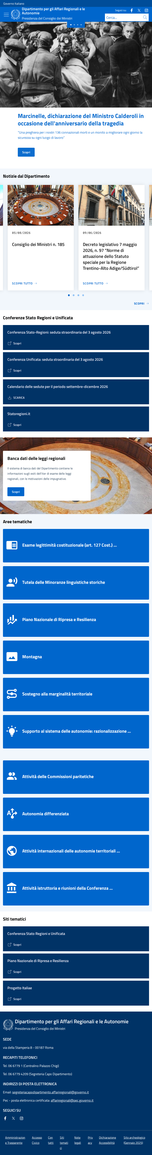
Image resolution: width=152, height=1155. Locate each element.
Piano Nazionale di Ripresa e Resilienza (59, 619)
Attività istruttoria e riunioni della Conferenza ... (67, 888)
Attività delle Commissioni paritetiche (58, 776)
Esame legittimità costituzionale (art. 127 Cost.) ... (69, 545)
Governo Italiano (13, 3)
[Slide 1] (74, 24)
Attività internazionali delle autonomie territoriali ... (71, 850)
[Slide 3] (81, 24)
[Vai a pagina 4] (83, 295)
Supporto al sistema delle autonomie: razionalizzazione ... (76, 731)
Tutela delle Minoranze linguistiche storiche (63, 582)
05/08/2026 (21, 233)
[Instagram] (145, 10)
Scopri (26, 152)
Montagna (32, 656)
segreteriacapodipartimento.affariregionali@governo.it (50, 1092)
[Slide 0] (70, 24)
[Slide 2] (77, 24)
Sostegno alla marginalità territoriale (57, 693)
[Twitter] (137, 10)
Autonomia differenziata (45, 813)
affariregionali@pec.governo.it (72, 1100)
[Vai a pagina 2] (74, 295)
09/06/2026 (92, 233)
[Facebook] (130, 10)
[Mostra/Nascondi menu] (6, 15)
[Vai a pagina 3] (78, 295)
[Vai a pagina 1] (69, 295)
